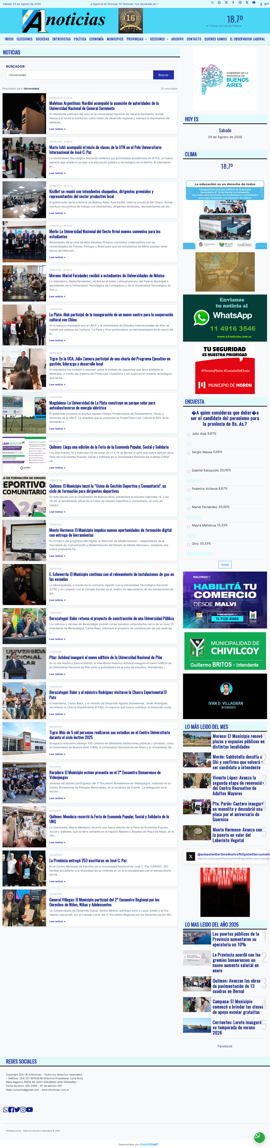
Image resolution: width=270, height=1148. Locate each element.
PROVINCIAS (135, 39)
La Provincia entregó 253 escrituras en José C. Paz (88, 860)
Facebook (225, 1046)
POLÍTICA (80, 39)
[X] (227, 4)
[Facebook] (234, 4)
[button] (214, 4)
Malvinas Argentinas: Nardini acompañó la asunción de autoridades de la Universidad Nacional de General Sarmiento (104, 105)
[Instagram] (241, 4)
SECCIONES (158, 39)
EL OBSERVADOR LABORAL (247, 39)
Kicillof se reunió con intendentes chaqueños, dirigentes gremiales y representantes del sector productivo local (101, 193)
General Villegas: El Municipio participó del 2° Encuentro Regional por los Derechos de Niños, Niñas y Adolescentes (104, 902)
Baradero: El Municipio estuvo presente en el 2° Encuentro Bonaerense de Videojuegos (105, 774)
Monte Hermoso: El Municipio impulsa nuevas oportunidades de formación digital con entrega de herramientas (110, 532)
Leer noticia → (57, 128)
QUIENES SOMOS (216, 39)
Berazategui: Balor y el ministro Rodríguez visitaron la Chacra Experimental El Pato (108, 694)
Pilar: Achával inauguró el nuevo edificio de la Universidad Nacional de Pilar (105, 657)
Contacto (194, 39)
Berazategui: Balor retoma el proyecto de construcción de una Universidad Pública (111, 618)
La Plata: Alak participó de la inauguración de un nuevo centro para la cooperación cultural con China (111, 317)
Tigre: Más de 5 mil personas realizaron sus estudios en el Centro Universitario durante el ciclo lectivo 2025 (109, 734)
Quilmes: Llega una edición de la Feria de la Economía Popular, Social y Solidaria (109, 447)
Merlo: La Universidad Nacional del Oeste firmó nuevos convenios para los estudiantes (104, 233)
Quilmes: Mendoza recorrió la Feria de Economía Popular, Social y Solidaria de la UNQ (109, 819)
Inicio (9, 39)
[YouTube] (255, 4)
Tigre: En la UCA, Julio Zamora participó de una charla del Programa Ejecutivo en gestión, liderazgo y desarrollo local (109, 361)
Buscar (164, 75)
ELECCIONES (25, 39)
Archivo (177, 39)
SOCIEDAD (42, 39)
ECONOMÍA (97, 39)
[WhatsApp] (220, 4)
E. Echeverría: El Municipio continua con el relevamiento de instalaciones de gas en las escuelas (111, 576)
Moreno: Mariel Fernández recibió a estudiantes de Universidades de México (106, 275)
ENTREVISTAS (62, 39)
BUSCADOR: (15, 66)
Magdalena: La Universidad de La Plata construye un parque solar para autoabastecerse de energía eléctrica (102, 405)
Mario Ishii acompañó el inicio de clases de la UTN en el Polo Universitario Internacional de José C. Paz (105, 149)
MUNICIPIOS (115, 39)
